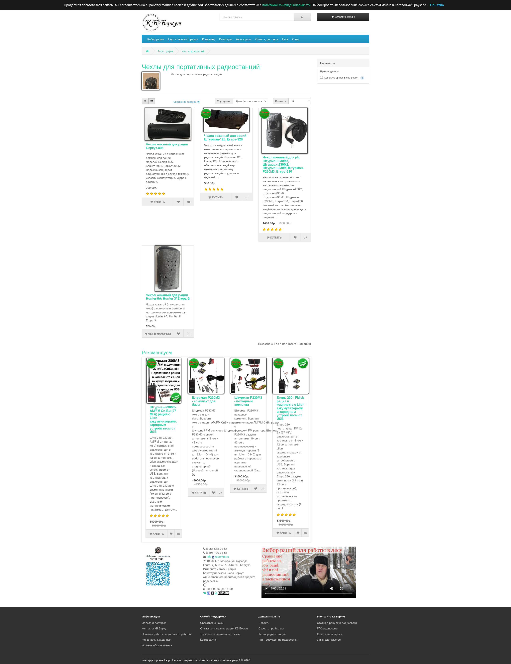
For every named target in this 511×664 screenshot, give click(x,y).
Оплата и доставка (154, 623)
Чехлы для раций (193, 51)
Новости (263, 623)
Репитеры (225, 39)
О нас (296, 39)
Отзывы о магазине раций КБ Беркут (224, 628)
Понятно (437, 5)
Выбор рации (155, 39)
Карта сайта (208, 639)
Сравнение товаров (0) (186, 101)
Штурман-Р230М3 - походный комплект (248, 401)
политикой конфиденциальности (286, 5)
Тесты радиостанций (272, 634)
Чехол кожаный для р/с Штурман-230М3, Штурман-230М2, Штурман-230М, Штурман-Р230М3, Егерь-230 (283, 164)
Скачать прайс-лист (271, 628)
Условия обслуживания (157, 645)
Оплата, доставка (266, 39)
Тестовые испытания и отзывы (220, 634)
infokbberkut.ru (218, 557)
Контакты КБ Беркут (154, 628)
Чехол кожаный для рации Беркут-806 (167, 146)
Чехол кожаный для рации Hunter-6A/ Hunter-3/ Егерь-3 (168, 297)
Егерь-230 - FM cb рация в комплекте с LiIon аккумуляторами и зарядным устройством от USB (290, 408)
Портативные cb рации (183, 39)
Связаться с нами (211, 623)
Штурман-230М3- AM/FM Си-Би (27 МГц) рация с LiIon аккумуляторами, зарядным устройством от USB (163, 419)
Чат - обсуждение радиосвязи (277, 639)
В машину (208, 39)
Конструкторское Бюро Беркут (343, 77)
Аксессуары (243, 39)
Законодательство (329, 639)
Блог (285, 39)
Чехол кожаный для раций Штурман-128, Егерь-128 (225, 137)
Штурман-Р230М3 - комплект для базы (206, 401)
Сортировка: (224, 101)
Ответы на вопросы (330, 634)
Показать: (280, 101)
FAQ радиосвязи (328, 628)
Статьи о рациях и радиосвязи (337, 623)
